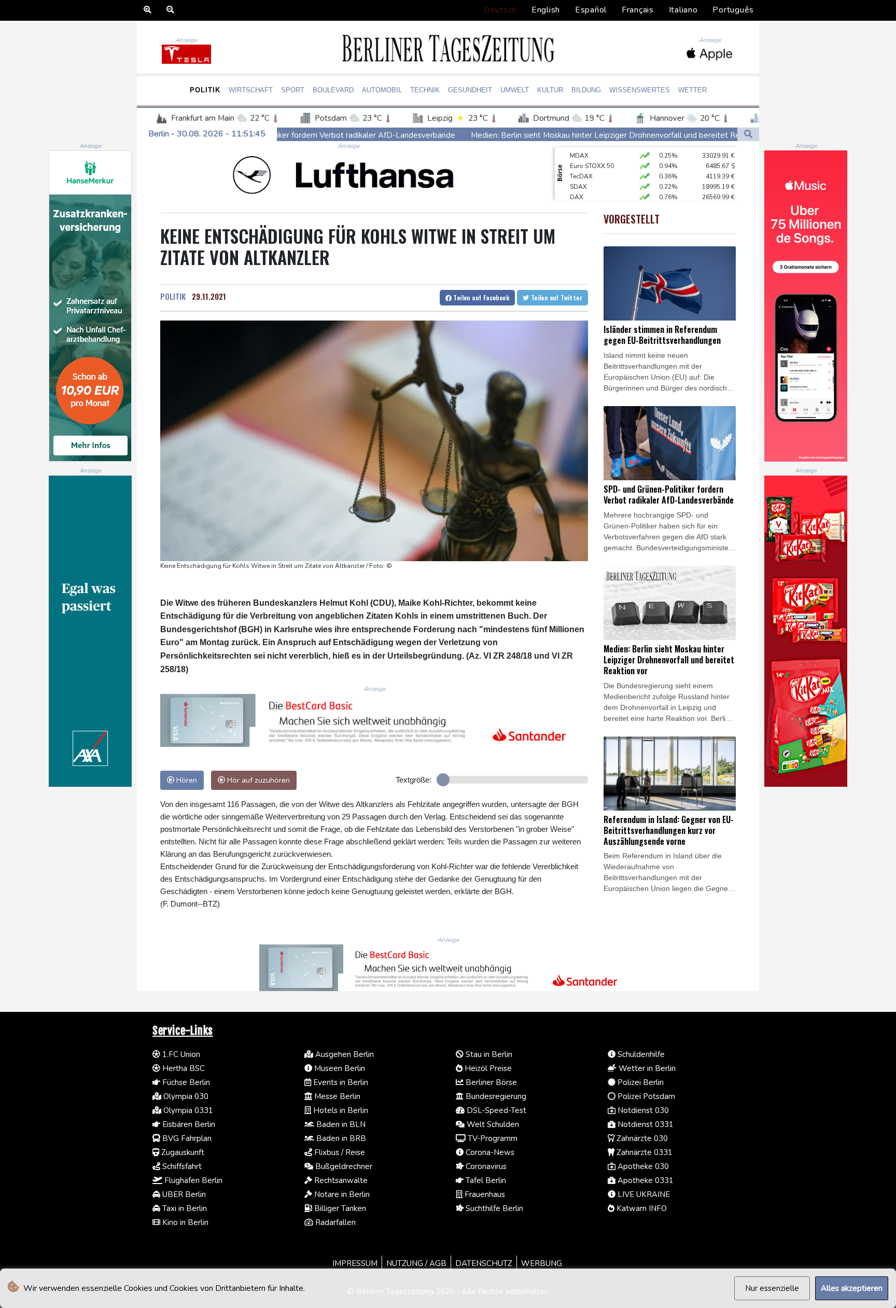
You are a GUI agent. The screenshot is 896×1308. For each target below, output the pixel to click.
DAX (576, 182)
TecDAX (581, 161)
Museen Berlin (338, 1068)
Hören (185, 780)
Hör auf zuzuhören (257, 780)
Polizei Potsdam (645, 1096)
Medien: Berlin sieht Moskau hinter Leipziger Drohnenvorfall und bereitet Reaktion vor (521, 135)
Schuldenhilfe (640, 1054)
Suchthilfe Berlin (493, 1208)
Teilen (480, 297)
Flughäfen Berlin (192, 1180)
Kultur (550, 90)
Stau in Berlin (488, 1054)
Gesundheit (470, 90)
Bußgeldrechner (342, 1166)
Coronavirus (485, 1166)
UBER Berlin (183, 1194)
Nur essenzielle (772, 1288)
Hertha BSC (182, 1068)
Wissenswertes (639, 90)
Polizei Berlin (639, 1082)
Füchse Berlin (185, 1082)
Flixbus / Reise (338, 1152)
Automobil (382, 90)
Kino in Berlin (184, 1222)
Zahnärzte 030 (641, 1138)
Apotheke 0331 (644, 1180)
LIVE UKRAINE (642, 1194)
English (545, 10)
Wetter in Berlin (646, 1068)
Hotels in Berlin (339, 1110)
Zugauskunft (181, 1152)
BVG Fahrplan (186, 1138)
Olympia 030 (184, 1096)
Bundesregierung (495, 1096)
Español (591, 10)
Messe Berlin (336, 1096)
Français (638, 10)
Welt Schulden (492, 1124)
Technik (425, 90)
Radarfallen (334, 1222)
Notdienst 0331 (644, 1124)
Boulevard (333, 90)
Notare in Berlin (341, 1194)
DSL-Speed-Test (495, 1110)
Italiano (683, 10)
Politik (205, 90)
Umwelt (514, 90)
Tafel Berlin (485, 1180)
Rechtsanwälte (340, 1180)
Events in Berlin (339, 1082)
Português (733, 10)
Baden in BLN (340, 1124)
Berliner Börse (490, 1082)
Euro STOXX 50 (592, 151)
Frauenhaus (484, 1194)
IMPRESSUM (354, 1263)
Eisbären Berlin (187, 1124)
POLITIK (173, 296)
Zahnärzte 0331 (643, 1152)
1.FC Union (180, 1054)
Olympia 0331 (187, 1110)
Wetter (692, 90)
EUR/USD (583, 192)
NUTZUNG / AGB (416, 1263)
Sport (292, 90)
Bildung (586, 90)
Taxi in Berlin (183, 1208)
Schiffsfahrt (181, 1166)
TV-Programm (491, 1138)
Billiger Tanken (339, 1208)
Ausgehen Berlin (343, 1054)
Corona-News (489, 1152)
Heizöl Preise (487, 1068)
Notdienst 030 (642, 1110)
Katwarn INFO (640, 1208)
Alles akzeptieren (852, 1288)
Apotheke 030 (642, 1166)
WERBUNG (541, 1263)
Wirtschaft (251, 90)
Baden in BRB (340, 1138)
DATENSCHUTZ (483, 1263)
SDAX (578, 172)
